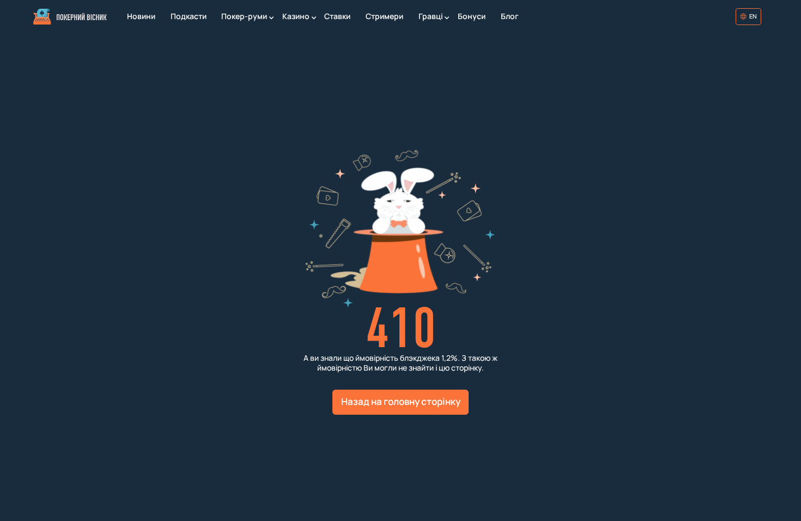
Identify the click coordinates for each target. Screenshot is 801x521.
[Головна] (70, 17)
